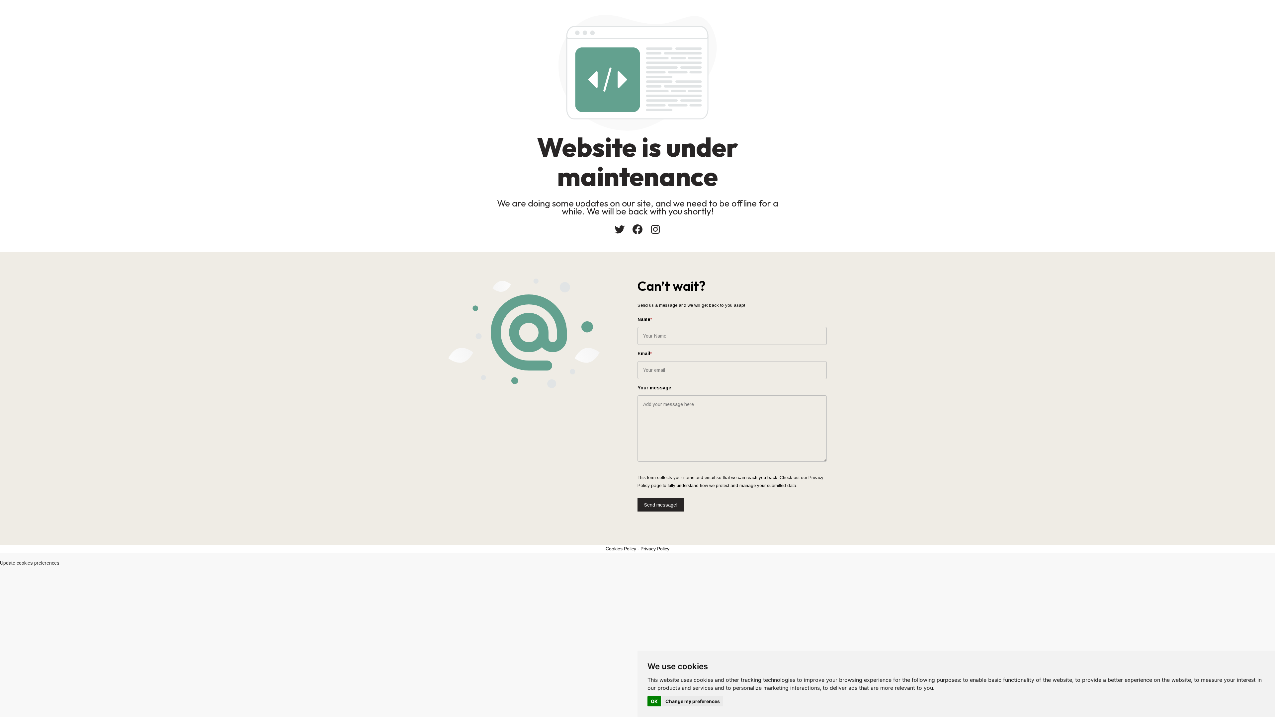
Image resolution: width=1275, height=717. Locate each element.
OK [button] (654, 701)
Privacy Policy (654, 548)
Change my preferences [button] (692, 701)
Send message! (660, 505)
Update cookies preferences (29, 563)
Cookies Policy (621, 548)
